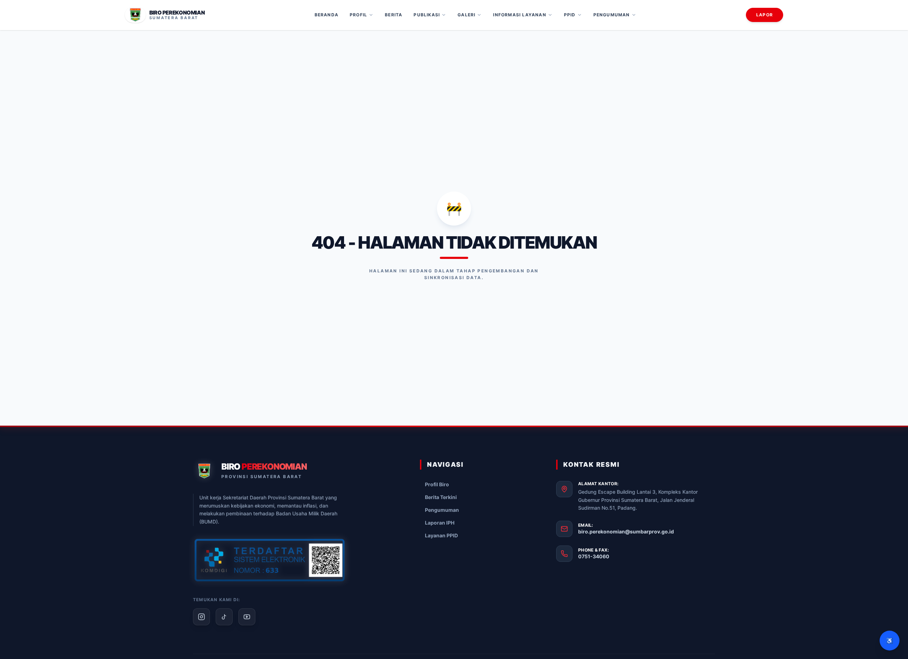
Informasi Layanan (519, 14)
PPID (570, 14)
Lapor (764, 14)
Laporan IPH (439, 523)
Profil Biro (437, 484)
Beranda (326, 14)
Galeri (466, 14)
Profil (358, 14)
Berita (393, 14)
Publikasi (427, 14)
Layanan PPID (441, 535)
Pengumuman (611, 14)
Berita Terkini (441, 497)
